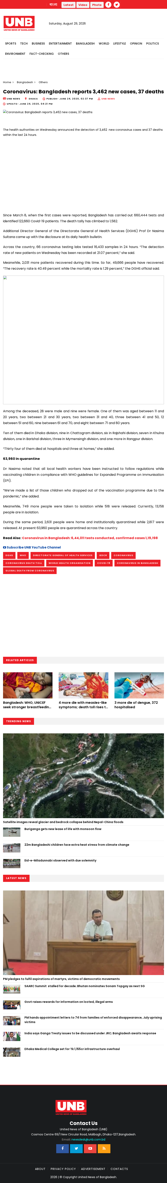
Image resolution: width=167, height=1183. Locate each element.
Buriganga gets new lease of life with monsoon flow (62, 829)
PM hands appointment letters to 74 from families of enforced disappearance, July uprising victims (93, 1019)
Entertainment (60, 43)
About (40, 1169)
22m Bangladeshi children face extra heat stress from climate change (76, 845)
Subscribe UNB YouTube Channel (33, 547)
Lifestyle (119, 43)
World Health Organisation (69, 563)
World (104, 43)
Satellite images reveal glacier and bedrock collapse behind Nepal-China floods (63, 822)
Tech (24, 43)
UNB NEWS (108, 98)
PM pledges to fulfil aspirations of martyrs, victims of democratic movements (61, 979)
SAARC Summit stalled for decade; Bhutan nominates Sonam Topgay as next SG (84, 986)
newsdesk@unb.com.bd (83, 1139)
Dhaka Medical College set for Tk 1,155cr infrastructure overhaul (72, 1049)
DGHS (9, 555)
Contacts (119, 1169)
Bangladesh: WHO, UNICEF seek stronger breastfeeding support (27, 707)
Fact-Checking (42, 54)
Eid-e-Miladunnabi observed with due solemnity (60, 860)
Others (63, 54)
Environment (15, 54)
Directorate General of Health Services (62, 555)
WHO (23, 555)
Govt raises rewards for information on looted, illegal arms (68, 1002)
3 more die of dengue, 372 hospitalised (136, 704)
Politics (152, 43)
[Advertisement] (83, 173)
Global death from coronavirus (29, 570)
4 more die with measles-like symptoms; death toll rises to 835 (83, 707)
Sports (10, 43)
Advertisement (93, 1169)
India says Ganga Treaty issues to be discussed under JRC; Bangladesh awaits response (90, 1033)
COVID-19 (103, 563)
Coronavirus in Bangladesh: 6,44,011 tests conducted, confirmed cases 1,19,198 (90, 538)
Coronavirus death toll (23, 563)
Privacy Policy (63, 1169)
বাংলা (53, 5)
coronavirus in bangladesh (137, 563)
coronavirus (123, 555)
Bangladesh (85, 43)
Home (7, 82)
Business (38, 43)
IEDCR (103, 555)
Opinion (136, 43)
